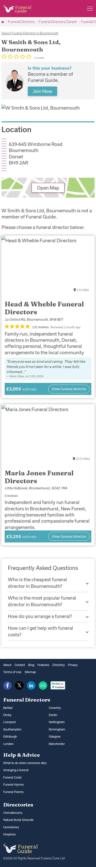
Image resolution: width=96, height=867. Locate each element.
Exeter (53, 714)
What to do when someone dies (25, 763)
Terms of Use (12, 672)
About (7, 664)
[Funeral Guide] (3, 22)
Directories (18, 804)
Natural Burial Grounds (18, 819)
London (8, 743)
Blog (31, 664)
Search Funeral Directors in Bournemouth (29, 33)
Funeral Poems (13, 791)
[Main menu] (90, 9)
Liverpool (9, 722)
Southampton (12, 729)
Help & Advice (21, 755)
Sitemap (30, 672)
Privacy (73, 664)
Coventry (55, 707)
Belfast (8, 707)
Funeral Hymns (13, 784)
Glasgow (55, 736)
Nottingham (57, 722)
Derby (7, 714)
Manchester (57, 743)
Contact (20, 664)
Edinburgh (10, 736)
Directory (58, 664)
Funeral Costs (12, 777)
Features (43, 664)
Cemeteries (11, 827)
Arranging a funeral (16, 770)
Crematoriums (12, 812)
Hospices (9, 834)
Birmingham (57, 729)
